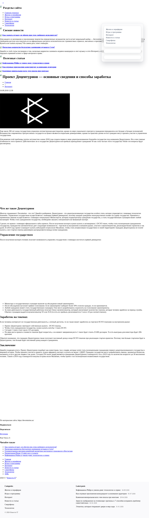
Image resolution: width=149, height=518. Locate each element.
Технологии (9, 25)
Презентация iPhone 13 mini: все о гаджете (21, 453)
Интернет (8, 19)
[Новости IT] (74, 3)
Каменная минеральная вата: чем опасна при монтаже (25, 71)
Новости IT (11, 478)
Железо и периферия (13, 15)
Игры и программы (12, 17)
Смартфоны (9, 23)
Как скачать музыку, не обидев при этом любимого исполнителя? (30, 35)
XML (7, 474)
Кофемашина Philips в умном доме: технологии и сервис (25, 63)
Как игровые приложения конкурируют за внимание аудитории (29, 67)
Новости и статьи (12, 21)
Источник (4, 434)
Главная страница (12, 13)
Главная (8, 82)
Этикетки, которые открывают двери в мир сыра (95, 507)
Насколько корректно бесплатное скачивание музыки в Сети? (28, 47)
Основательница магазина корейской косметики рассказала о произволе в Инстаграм (39, 451)
